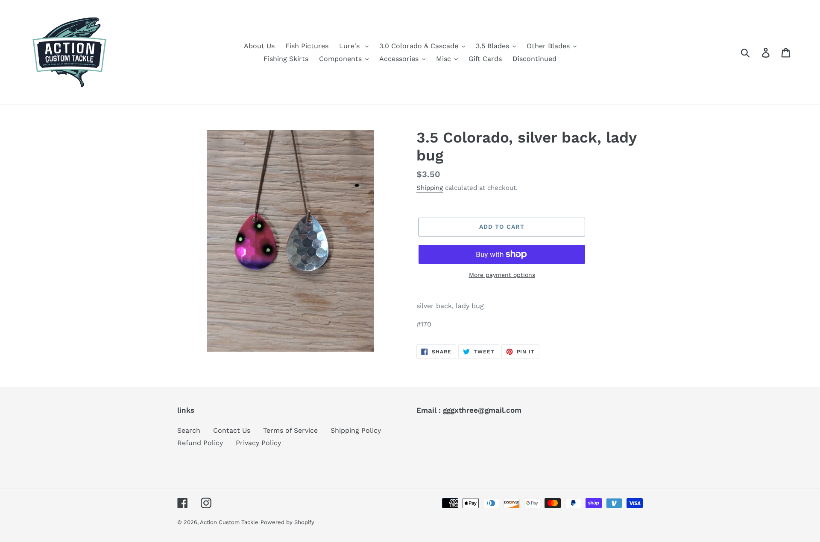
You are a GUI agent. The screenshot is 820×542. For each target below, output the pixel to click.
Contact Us (231, 430)
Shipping (429, 188)
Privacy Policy (258, 443)
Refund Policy (200, 443)
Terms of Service (290, 430)
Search (188, 430)
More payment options (502, 274)
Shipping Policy (356, 430)
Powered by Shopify (287, 522)
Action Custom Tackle (229, 522)
